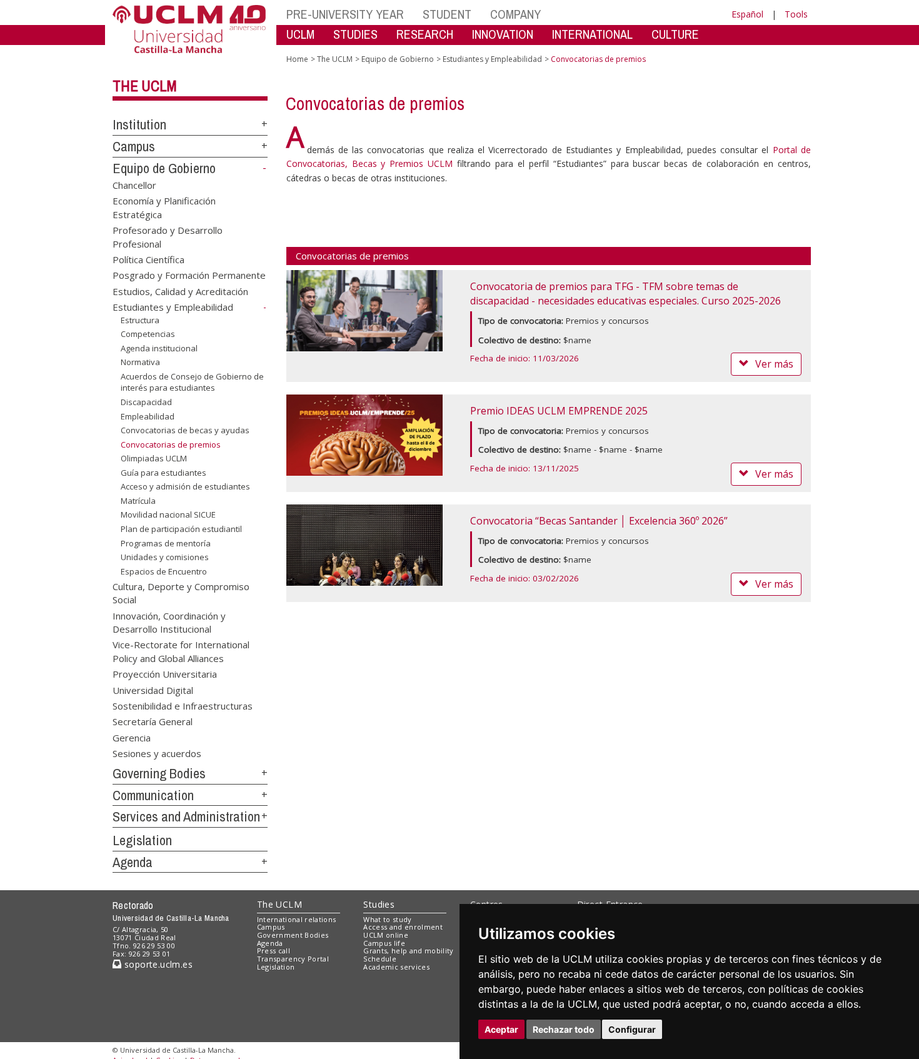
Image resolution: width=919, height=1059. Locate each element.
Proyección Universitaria (165, 674)
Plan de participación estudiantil (181, 529)
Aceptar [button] (501, 1029)
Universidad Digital (153, 689)
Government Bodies (293, 935)
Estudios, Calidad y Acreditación (180, 290)
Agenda (133, 862)
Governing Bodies (159, 773)
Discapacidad (146, 402)
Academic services (396, 966)
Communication (153, 795)
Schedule (379, 958)
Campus (134, 146)
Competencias (148, 333)
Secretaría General (153, 721)
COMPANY (515, 14)
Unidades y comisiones (165, 557)
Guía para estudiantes (163, 472)
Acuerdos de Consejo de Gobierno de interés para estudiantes (192, 382)
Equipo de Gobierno (164, 168)
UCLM (300, 34)
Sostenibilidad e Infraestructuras (183, 706)
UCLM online (385, 935)
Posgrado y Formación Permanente (189, 275)
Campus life (384, 943)
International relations (296, 919)
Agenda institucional (159, 348)
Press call (273, 950)
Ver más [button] (774, 364)
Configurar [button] (632, 1029)
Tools (796, 14)
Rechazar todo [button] (564, 1029)
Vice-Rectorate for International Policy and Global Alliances (181, 651)
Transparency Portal (293, 958)
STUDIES (355, 34)
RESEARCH (424, 34)
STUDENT (447, 14)
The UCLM (145, 86)
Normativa (140, 362)
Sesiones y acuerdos (157, 753)
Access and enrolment (403, 926)
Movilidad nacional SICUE (168, 514)
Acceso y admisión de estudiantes (185, 486)
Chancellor (134, 184)
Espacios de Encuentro (164, 571)
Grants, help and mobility (408, 950)
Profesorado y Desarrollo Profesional (168, 236)
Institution (139, 124)
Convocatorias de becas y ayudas (185, 430)
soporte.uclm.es (157, 964)
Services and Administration (186, 816)
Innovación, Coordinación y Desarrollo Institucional (169, 622)
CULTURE (675, 34)
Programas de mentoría (166, 542)
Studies (378, 904)
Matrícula (138, 500)
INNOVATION (502, 34)
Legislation (142, 840)
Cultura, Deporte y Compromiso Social (181, 592)
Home (297, 59)
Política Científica (148, 259)
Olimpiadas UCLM (154, 458)
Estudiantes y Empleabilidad (173, 307)
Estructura (140, 319)
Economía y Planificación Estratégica (164, 207)
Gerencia (132, 737)
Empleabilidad (147, 415)
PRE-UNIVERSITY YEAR (345, 14)
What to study (387, 919)
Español (747, 14)
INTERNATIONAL (592, 34)
